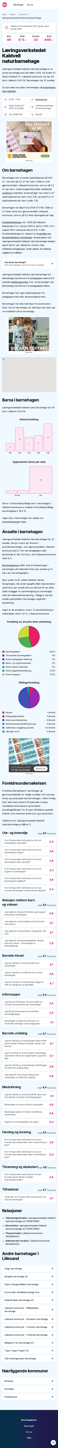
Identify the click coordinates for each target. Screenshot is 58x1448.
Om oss (30, 5)
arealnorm (7, 193)
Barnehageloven (10, 565)
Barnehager (18, 5)
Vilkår (29, 1438)
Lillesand (23, 14)
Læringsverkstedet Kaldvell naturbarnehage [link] (21, 18)
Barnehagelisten (29, 1420)
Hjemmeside (41, 99)
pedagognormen (19, 282)
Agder (13, 14)
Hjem (4, 14)
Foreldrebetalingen (12, 222)
